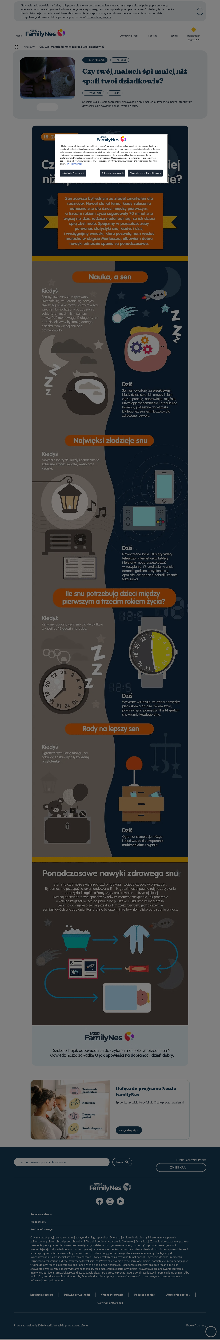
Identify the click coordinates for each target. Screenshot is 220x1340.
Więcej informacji (74, 163)
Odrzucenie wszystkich (113, 173)
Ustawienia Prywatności (73, 173)
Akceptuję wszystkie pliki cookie (145, 173)
